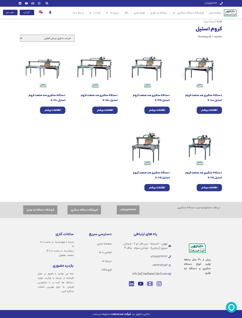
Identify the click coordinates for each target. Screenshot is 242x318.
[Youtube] (26, 3)
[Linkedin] (20, 3)
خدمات (97, 12)
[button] (47, 3)
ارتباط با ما (78, 12)
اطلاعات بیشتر (209, 110)
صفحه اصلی (215, 12)
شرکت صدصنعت (120, 314)
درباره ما (114, 12)
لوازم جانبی (139, 12)
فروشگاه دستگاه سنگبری (190, 12)
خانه (219, 21)
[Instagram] (39, 3)
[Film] (32, 3)
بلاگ (126, 12)
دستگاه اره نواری (158, 12)
